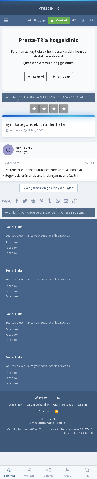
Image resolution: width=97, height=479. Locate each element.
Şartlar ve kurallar (38, 405)
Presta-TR (45, 398)
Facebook (12, 242)
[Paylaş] (86, 163)
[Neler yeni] (83, 20)
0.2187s (84, 429)
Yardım (82, 405)
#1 (92, 163)
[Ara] (92, 20)
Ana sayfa (45, 411)
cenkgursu (15, 130)
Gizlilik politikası (63, 405)
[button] (6, 20)
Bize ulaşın (16, 405)
